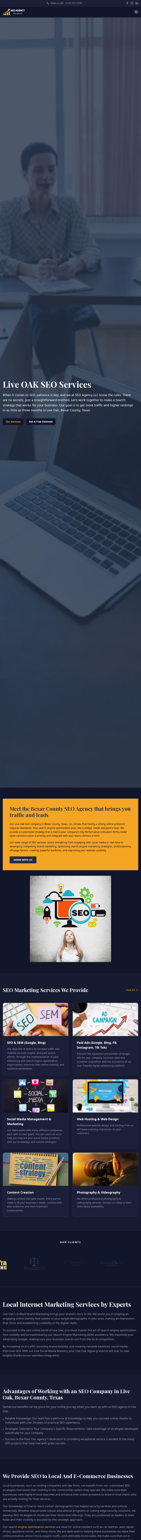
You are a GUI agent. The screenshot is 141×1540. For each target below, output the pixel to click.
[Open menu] (136, 12)
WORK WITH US (23, 859)
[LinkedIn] (136, 3)
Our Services (13, 421)
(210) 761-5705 (73, 3)
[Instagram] (132, 3)
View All (130, 990)
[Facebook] (127, 3)
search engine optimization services (32, 1527)
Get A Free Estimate (41, 421)
